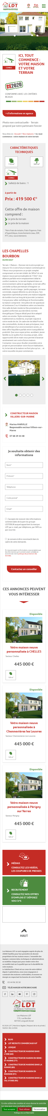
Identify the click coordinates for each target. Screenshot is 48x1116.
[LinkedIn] (12, 994)
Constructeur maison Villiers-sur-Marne (24, 415)
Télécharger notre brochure (22, 987)
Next (43, 379)
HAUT (24, 936)
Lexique (12, 1047)
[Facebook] (5, 994)
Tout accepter (9, 1109)
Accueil (17, 134)
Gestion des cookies (9, 1028)
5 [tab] (31, 395)
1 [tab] (16, 395)
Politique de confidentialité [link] (24, 1113)
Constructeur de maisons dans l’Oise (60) (21, 1052)
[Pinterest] (27, 994)
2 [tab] (20, 395)
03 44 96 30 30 (14, 982)
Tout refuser (24, 1109)
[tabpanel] (24, 373)
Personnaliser (40, 1109)
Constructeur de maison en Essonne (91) (20, 1072)
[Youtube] (19, 994)
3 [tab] (24, 395)
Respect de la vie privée (36, 1025)
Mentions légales (19, 1025)
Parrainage (36, 6)
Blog (10, 1039)
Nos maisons (28, 134)
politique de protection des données (21, 555)
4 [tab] (28, 395)
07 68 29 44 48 (17, 435)
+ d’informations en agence (19, 113)
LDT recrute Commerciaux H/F (22, 1043)
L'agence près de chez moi (28, 6)
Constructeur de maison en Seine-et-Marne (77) (23, 1059)
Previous (5, 379)
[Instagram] (34, 994)
